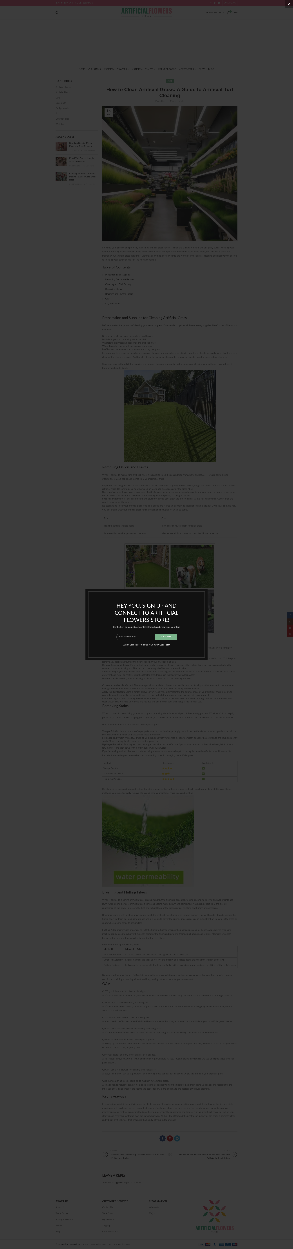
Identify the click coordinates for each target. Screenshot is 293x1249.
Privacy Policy (163, 645)
